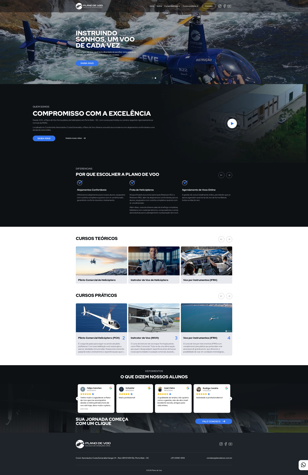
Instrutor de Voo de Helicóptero (97, 280)
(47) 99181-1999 (178, 458)
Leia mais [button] (200, 409)
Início (152, 6)
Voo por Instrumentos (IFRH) (148, 280)
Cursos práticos (189, 6)
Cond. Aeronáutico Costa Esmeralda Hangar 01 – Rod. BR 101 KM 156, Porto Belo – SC (112, 458)
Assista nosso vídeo (73, 138)
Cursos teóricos (171, 6)
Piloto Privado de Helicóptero (200, 280)
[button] (152, 78)
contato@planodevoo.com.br (219, 458)
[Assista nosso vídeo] (84, 138)
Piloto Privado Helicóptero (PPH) (202, 337)
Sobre (159, 6)
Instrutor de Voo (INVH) (92, 337)
